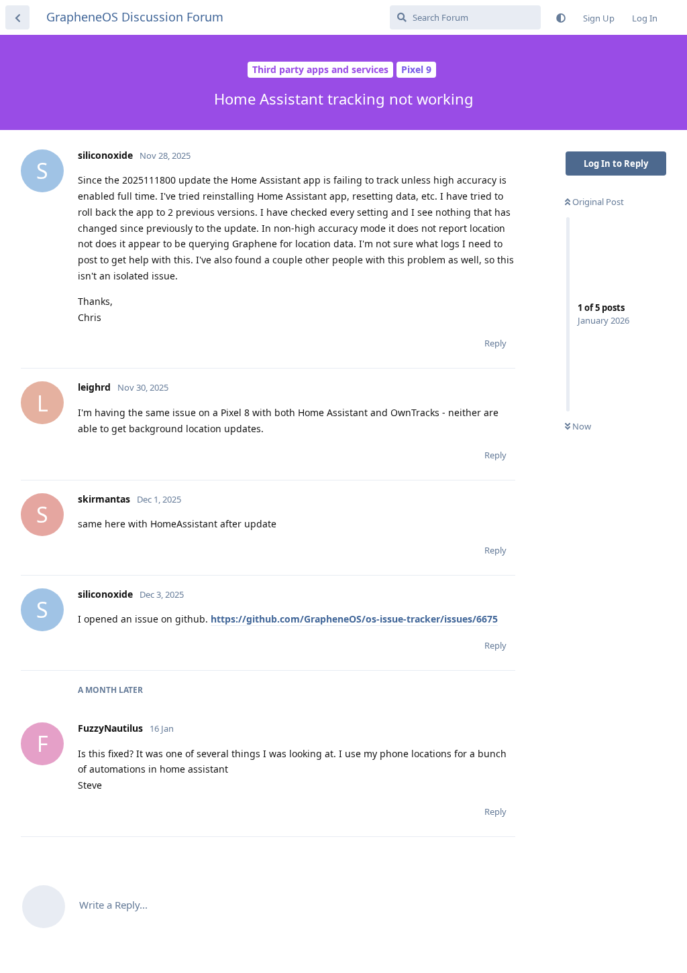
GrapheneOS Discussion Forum (134, 17)
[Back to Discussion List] (17, 17)
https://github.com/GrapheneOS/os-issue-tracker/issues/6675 (354, 618)
